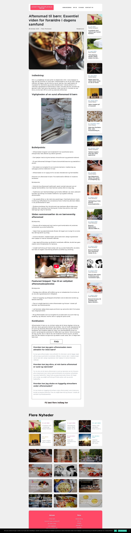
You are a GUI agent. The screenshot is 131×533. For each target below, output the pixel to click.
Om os (75, 7)
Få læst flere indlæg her (56, 402)
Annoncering (66, 7)
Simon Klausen (92, 52)
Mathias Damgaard (93, 28)
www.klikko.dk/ (53, 528)
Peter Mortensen (46, 29)
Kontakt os (89, 7)
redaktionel (80, 29)
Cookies (81, 7)
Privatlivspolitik (122, 530)
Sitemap (79, 527)
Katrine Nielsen (92, 77)
